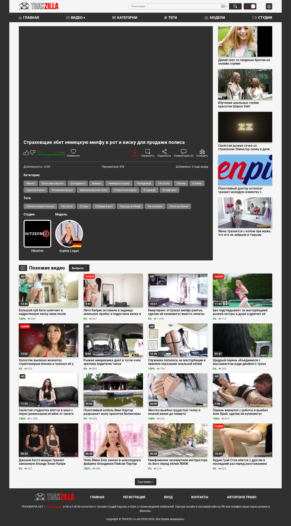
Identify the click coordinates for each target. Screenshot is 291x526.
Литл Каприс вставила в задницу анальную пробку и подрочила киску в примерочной (112, 312)
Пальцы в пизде (130, 206)
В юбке (197, 183)
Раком (181, 183)
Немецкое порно (119, 183)
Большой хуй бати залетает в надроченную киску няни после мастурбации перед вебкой (42, 312)
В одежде (150, 190)
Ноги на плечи (179, 206)
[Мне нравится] (26, 153)
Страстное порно (125, 190)
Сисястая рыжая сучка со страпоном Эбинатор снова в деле (244, 147)
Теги (172, 17)
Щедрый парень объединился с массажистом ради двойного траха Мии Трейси (239, 362)
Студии (265, 17)
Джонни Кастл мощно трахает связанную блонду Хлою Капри (42, 462)
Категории (127, 17)
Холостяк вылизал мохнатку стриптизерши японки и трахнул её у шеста (46, 362)
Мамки (96, 183)
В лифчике (169, 190)
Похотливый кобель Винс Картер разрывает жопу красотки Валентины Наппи (112, 412)
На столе (164, 183)
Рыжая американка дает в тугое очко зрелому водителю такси (112, 362)
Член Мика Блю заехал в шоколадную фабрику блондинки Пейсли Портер (112, 462)
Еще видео (145, 481)
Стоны (84, 206)
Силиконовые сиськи (40, 206)
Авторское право (241, 497)
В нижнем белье (62, 190)
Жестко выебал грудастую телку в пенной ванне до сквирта (174, 412)
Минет (31, 183)
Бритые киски (36, 190)
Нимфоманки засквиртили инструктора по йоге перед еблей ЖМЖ (177, 462)
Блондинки (77, 183)
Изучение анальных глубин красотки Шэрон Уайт (238, 104)
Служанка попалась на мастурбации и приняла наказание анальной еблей (176, 362)
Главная (31, 17)
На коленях (155, 206)
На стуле (67, 206)
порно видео (54, 506)
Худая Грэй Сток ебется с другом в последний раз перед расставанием (240, 462)
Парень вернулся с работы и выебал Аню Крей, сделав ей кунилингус (240, 412)
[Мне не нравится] (32, 153)
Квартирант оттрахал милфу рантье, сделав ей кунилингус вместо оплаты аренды (176, 312)
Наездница (144, 183)
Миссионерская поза (93, 190)
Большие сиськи (52, 183)
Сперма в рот (104, 206)
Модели (217, 17)
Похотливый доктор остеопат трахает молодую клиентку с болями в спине (240, 190)
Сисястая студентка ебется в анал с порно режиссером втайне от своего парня (46, 412)
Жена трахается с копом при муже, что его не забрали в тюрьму (244, 233)
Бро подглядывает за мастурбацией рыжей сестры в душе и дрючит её (240, 312)
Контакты (199, 497)
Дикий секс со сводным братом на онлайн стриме (244, 61)
